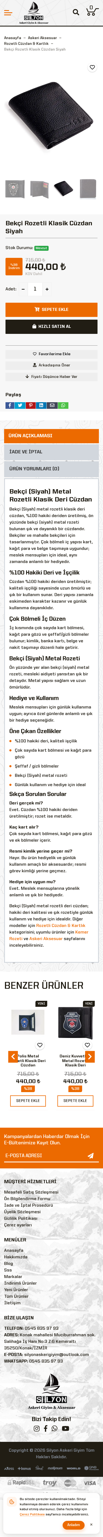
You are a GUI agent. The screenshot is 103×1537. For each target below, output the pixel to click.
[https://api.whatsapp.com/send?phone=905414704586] (54, 1430)
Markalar (13, 1277)
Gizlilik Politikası (20, 1219)
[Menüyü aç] (8, 12)
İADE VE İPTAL (25, 452)
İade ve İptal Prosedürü (28, 1205)
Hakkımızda (15, 1257)
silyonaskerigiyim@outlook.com (56, 1355)
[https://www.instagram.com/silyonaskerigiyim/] (37, 1430)
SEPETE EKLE (28, 1101)
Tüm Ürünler (16, 1296)
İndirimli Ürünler (20, 1283)
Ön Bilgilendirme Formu (27, 1199)
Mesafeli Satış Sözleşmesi (31, 1192)
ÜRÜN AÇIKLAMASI (30, 436)
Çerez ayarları (18, 1225)
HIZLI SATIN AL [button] (54, 327)
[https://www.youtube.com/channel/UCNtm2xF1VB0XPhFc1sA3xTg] (65, 1430)
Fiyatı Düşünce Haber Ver (54, 377)
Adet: (10, 289)
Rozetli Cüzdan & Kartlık (60, 926)
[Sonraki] (94, 116)
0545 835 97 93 (42, 1328)
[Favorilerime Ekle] (92, 67)
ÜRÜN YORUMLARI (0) (34, 469)
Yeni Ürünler (16, 1290)
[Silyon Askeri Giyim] (33, 13)
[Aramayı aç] (76, 13)
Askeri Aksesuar (46, 939)
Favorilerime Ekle (54, 354)
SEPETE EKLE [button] (55, 310)
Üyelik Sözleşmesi (22, 1212)
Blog (8, 1264)
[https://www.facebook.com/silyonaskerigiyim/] (45, 1430)
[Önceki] (9, 116)
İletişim (12, 1303)
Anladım (73, 1525)
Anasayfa (12, 38)
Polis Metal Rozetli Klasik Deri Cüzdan (28, 1061)
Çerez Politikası (32, 1514)
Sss (8, 1270)
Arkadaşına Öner (54, 365)
